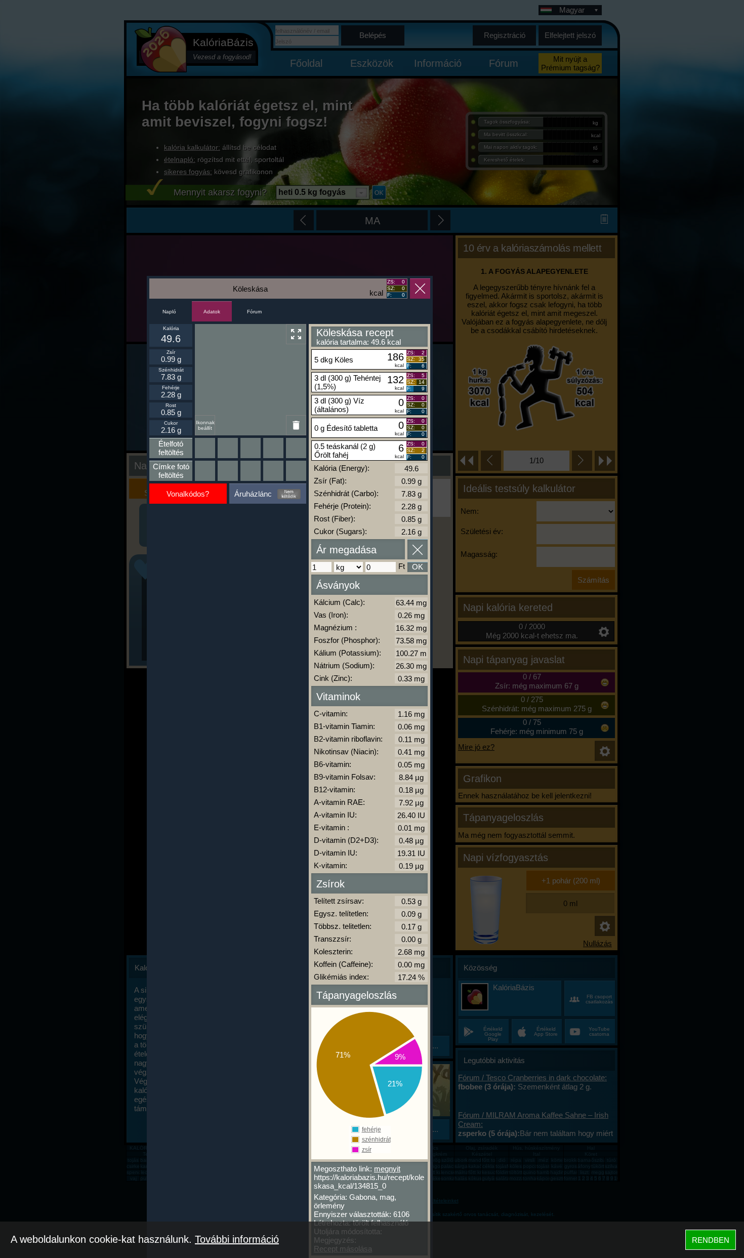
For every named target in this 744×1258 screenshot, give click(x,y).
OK (417, 566)
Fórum (254, 311)
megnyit (387, 1168)
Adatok (211, 311)
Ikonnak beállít (205, 425)
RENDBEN (710, 1240)
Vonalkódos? (188, 494)
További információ (237, 1239)
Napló (169, 311)
